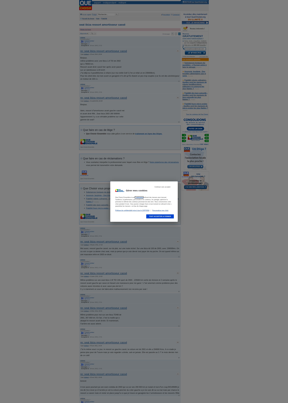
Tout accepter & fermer (160, 216)
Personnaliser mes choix (160, 210)
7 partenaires (139, 197)
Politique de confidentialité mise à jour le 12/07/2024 (132, 210)
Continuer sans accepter (162, 187)
